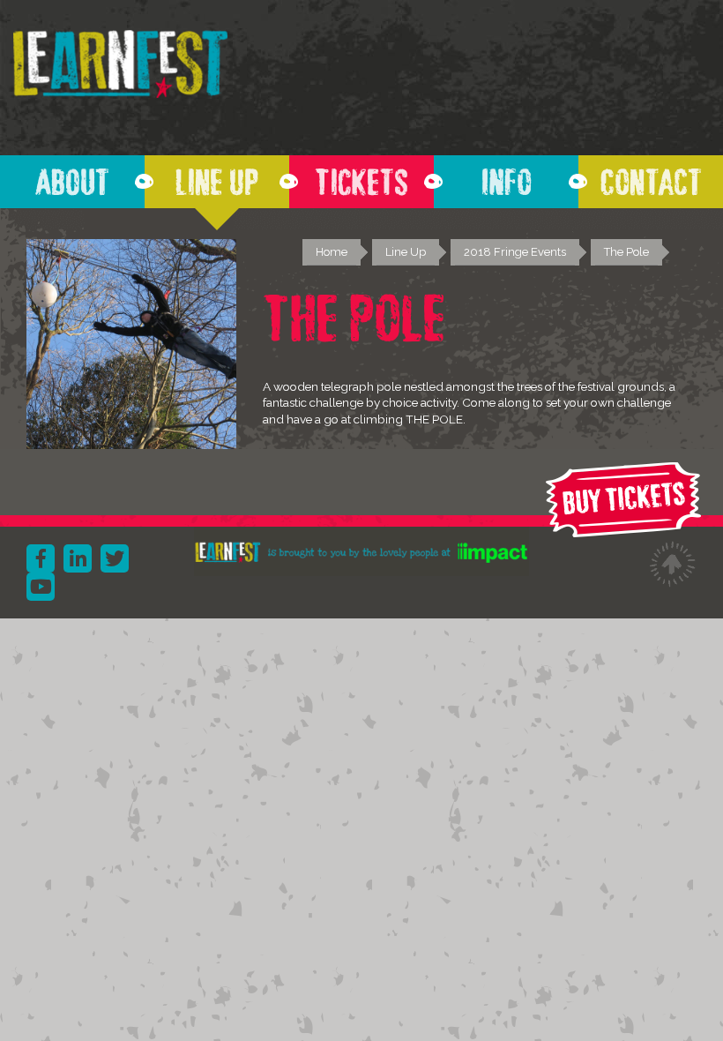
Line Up (216, 177)
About (72, 177)
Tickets (361, 177)
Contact (651, 177)
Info (506, 177)
